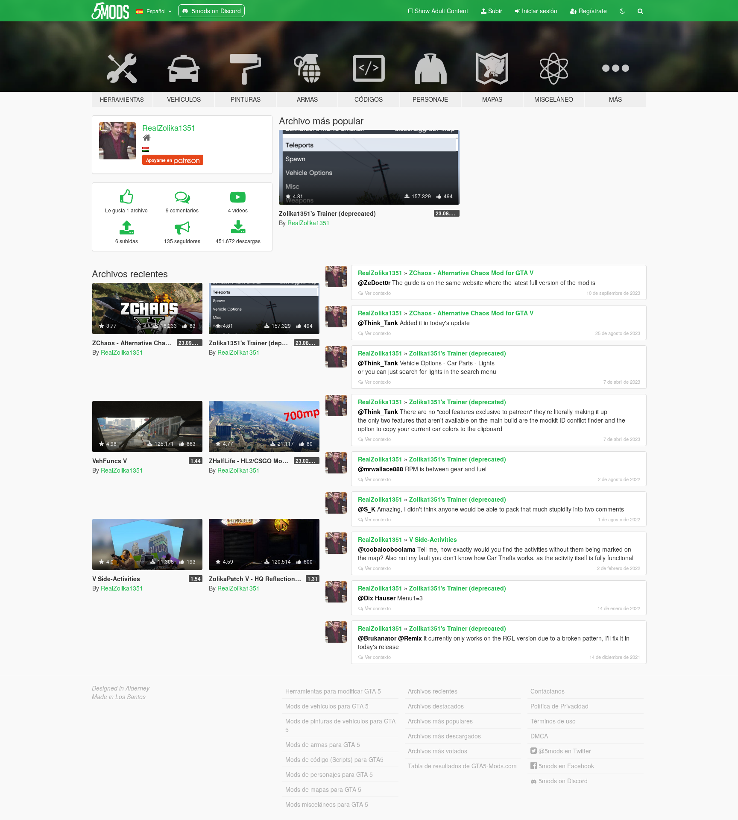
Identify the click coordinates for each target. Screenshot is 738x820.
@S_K (366, 509)
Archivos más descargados (444, 736)
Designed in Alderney (120, 688)
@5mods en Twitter (564, 751)
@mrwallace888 (380, 468)
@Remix (410, 638)
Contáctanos (547, 691)
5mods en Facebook (565, 765)
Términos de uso (553, 721)
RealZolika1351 (169, 127)
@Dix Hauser (376, 598)
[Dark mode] (622, 10)
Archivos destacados (436, 706)
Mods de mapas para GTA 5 (323, 789)
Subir (494, 10)
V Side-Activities (433, 539)
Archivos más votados (437, 751)
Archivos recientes (432, 691)
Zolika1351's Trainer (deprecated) (457, 353)
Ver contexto (378, 292)
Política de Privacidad (559, 706)
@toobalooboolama (387, 549)
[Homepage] (146, 137)
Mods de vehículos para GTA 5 (327, 706)
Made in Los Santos (119, 696)
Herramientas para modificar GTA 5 (333, 691)
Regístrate (592, 10)
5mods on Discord (562, 780)
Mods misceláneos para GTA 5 (326, 804)
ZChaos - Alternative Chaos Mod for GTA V (471, 272)
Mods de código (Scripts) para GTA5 (334, 759)
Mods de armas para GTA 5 (322, 744)
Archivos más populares (440, 721)
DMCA (539, 736)
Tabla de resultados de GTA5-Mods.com (462, 765)
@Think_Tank (378, 322)
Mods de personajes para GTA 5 (329, 774)
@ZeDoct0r (374, 282)
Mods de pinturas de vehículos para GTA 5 (340, 725)
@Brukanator (377, 638)
